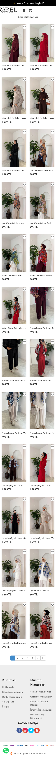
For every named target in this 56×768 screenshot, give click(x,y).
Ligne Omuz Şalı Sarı (39, 590)
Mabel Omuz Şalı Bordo (41, 275)
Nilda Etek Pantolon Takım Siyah (14, 170)
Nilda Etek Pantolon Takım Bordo (14, 65)
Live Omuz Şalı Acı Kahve (41, 170)
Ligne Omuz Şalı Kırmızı (41, 643)
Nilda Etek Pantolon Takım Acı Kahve (42, 118)
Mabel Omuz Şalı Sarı (11, 275)
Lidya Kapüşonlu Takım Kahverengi (14, 485)
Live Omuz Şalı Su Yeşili (40, 223)
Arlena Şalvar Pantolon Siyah (14, 380)
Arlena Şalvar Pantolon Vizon (14, 433)
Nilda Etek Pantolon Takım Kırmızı (42, 65)
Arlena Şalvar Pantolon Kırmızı (42, 380)
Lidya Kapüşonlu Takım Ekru (14, 590)
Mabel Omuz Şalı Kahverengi (14, 328)
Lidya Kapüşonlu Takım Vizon (42, 538)
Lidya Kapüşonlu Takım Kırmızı (42, 485)
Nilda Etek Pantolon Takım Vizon (14, 118)
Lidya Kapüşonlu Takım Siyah (14, 538)
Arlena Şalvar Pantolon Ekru (42, 433)
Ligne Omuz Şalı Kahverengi (14, 643)
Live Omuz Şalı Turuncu (13, 223)
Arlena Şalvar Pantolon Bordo (42, 328)
